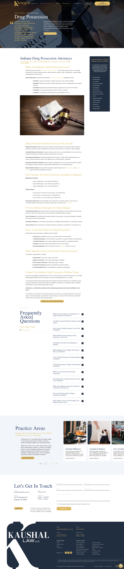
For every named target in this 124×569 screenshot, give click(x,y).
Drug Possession (26, 330)
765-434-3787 (42, 492)
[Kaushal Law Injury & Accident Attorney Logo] (22, 3)
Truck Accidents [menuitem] (96, 106)
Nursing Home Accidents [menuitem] (98, 94)
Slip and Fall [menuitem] (95, 104)
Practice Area (60, 544)
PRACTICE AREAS (20, 13)
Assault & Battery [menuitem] (96, 79)
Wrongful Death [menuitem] (96, 108)
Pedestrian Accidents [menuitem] (97, 98)
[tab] (68, 314)
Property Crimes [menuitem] (96, 102)
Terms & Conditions (98, 566)
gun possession (70, 167)
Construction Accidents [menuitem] (98, 83)
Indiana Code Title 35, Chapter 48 (49, 70)
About (58, 542)
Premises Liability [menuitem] (96, 100)
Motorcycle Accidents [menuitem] (97, 91)
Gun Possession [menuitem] (96, 89)
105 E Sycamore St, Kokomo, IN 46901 (21, 498)
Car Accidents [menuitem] (96, 81)
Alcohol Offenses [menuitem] (96, 77)
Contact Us (59, 547)
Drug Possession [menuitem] (96, 85)
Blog (58, 546)
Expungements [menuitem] (96, 87)
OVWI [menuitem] (94, 96)
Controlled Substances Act (56, 77)
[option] (75, 441)
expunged (62, 246)
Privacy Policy (108, 566)
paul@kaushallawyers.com (21, 492)
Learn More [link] (69, 458)
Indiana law (68, 202)
